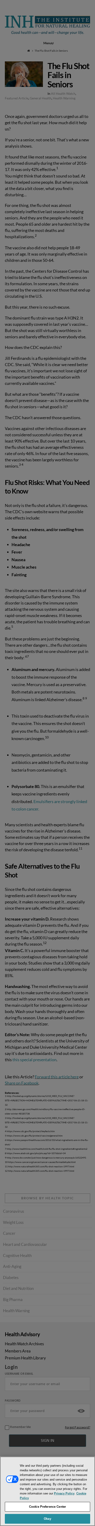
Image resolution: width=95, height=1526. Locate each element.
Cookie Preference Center (47, 1506)
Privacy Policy (64, 1493)
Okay (47, 1518)
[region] (47, 1491)
